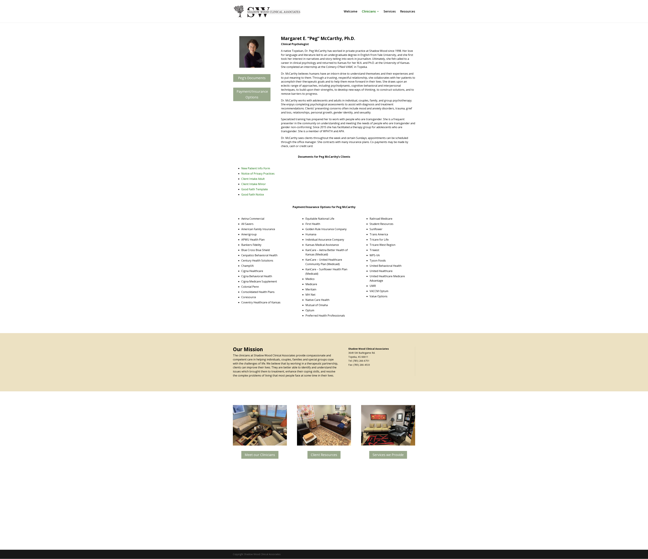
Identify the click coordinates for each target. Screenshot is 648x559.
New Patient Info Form (255, 168)
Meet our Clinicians (260, 454)
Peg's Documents (252, 78)
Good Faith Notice (252, 194)
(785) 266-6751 (361, 360)
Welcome (350, 11)
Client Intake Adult (253, 179)
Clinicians (369, 11)
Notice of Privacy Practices (258, 173)
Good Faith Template (254, 189)
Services (390, 11)
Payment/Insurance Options (252, 94)
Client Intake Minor (253, 184)
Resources (407, 11)
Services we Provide (388, 454)
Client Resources (324, 454)
